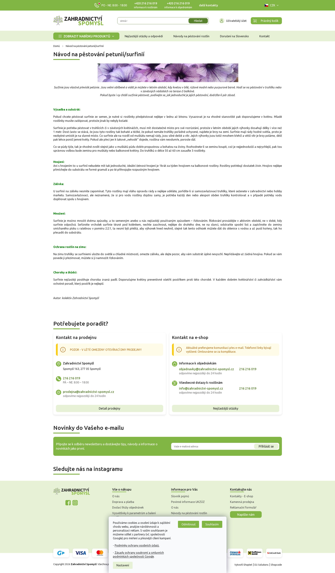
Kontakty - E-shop (241, 496)
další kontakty (208, 5)
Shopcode (276, 564)
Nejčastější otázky (225, 408)
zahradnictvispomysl (75, 502)
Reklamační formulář (243, 507)
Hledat (198, 20)
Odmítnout (188, 524)
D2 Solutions (261, 564)
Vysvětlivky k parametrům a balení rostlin (134, 515)
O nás (116, 496)
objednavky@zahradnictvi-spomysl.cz (206, 369)
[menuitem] (86, 36)
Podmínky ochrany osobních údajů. (137, 545)
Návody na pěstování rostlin (189, 513)
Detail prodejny (109, 408)
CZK (272, 5)
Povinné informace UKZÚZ (188, 501)
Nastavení (122, 565)
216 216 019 (71, 378)
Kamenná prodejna (242, 501)
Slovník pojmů (180, 496)
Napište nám (246, 514)
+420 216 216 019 (145, 3)
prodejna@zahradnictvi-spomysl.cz (88, 391)
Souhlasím (212, 524)
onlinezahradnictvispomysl (68, 502)
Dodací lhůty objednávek (128, 507)
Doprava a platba (123, 501)
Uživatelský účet (236, 20)
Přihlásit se (266, 446)
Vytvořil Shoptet (243, 564)
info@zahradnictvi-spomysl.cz (201, 388)
